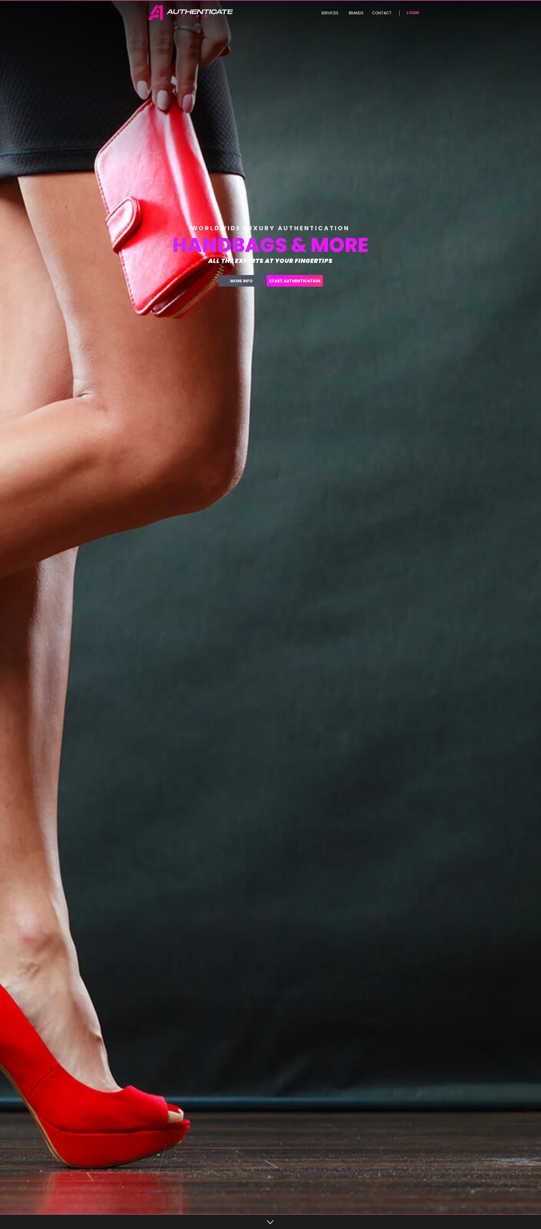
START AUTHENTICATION (294, 281)
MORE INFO (241, 281)
